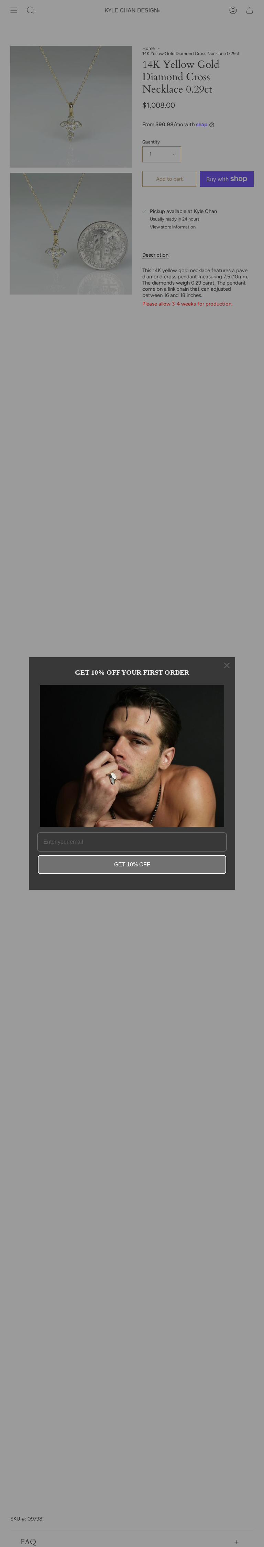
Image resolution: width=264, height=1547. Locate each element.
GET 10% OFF (132, 864)
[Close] (227, 665)
